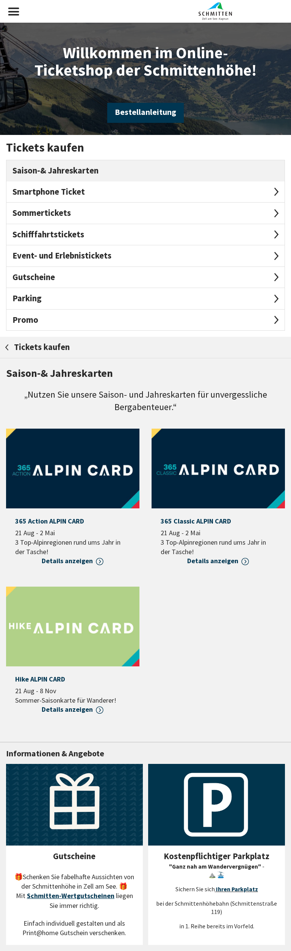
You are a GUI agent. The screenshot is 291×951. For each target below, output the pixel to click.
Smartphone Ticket (49, 191)
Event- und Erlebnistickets (62, 255)
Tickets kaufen (41, 347)
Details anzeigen (67, 560)
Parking (27, 298)
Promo (25, 319)
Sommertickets (42, 213)
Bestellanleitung (145, 112)
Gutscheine (34, 277)
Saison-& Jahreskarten (56, 170)
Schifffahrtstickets (48, 234)
